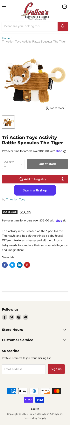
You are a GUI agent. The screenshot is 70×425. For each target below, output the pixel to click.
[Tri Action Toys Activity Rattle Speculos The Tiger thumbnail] (8, 122)
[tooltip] (62, 179)
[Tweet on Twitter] (12, 265)
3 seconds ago (35, 179)
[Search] (63, 26)
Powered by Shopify (35, 418)
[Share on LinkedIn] (20, 265)
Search (35, 409)
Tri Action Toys (15, 199)
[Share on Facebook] (5, 265)
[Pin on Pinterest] (27, 265)
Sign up (56, 369)
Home (6, 38)
